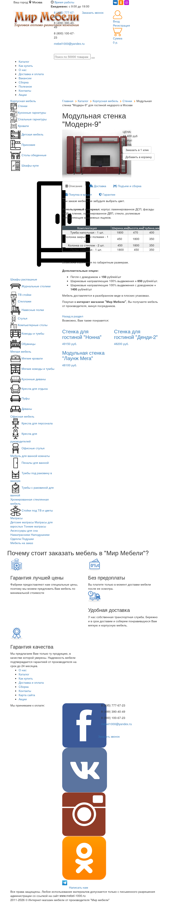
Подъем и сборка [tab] (129, 186)
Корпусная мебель (23, 101)
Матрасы (16, 518)
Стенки (22, 106)
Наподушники (40, 534)
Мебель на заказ (21, 543)
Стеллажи (24, 301)
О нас (23, 70)
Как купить (26, 65)
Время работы (64, 2)
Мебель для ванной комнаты (30, 456)
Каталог (24, 61)
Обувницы (28, 344)
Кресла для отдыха (34, 388)
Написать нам (78, 887)
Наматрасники (20, 534)
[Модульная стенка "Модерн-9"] (89, 155)
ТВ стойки (24, 294)
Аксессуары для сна (24, 530)
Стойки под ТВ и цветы (37, 510)
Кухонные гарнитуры (31, 112)
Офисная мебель (22, 416)
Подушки (28, 539)
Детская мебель (32, 134)
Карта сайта (27, 695)
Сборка (24, 82)
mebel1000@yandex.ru (116, 724)
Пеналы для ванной (35, 462)
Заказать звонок (109, 736)
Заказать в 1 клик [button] (137, 150)
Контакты (25, 90)
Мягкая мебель (20, 351)
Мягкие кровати (32, 358)
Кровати (23, 126)
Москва (37, 2)
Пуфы (25, 398)
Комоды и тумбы (32, 333)
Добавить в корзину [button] (138, 157)
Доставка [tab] (99, 186)
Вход (116, 21)
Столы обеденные (33, 155)
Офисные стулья (33, 448)
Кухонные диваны (33, 379)
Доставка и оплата (31, 74)
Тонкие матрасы (35, 526)
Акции (23, 95)
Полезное (25, 86)
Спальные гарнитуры (32, 119)
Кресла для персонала (37, 423)
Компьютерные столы (32, 325)
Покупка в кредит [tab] (80, 194)
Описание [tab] (75, 186)
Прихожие (28, 144)
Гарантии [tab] (108, 194)
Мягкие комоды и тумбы (37, 369)
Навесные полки (32, 310)
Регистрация (121, 25)
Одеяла (15, 539)
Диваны (26, 409)
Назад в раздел (72, 316)
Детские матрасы (22, 522)
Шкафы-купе (30, 165)
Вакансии (25, 78)
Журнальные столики (36, 286)
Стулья (22, 318)
